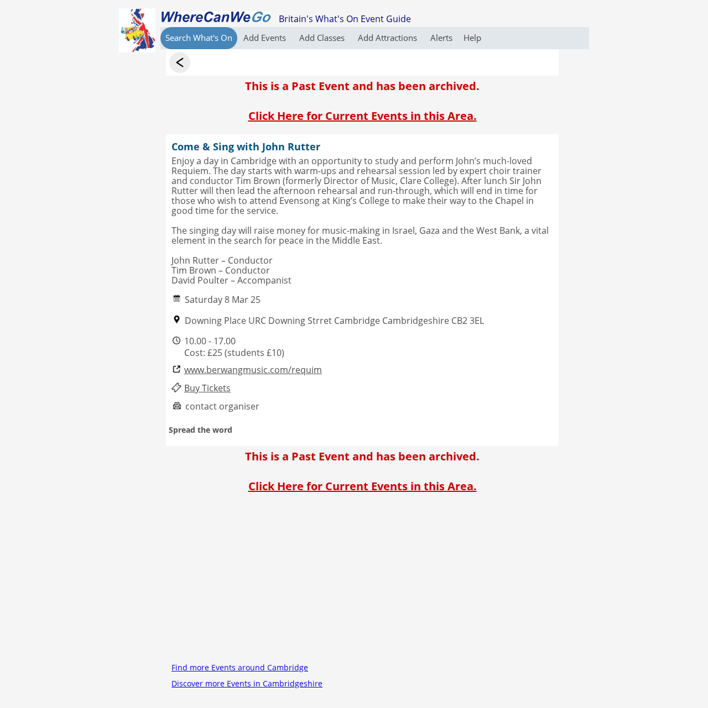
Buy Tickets (207, 388)
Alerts (441, 37)
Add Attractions (388, 37)
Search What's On (198, 37)
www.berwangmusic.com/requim (253, 370)
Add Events (265, 37)
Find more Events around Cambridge (239, 667)
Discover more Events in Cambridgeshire (246, 683)
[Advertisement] (362, 582)
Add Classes (323, 37)
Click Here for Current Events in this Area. (362, 115)
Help (472, 37)
